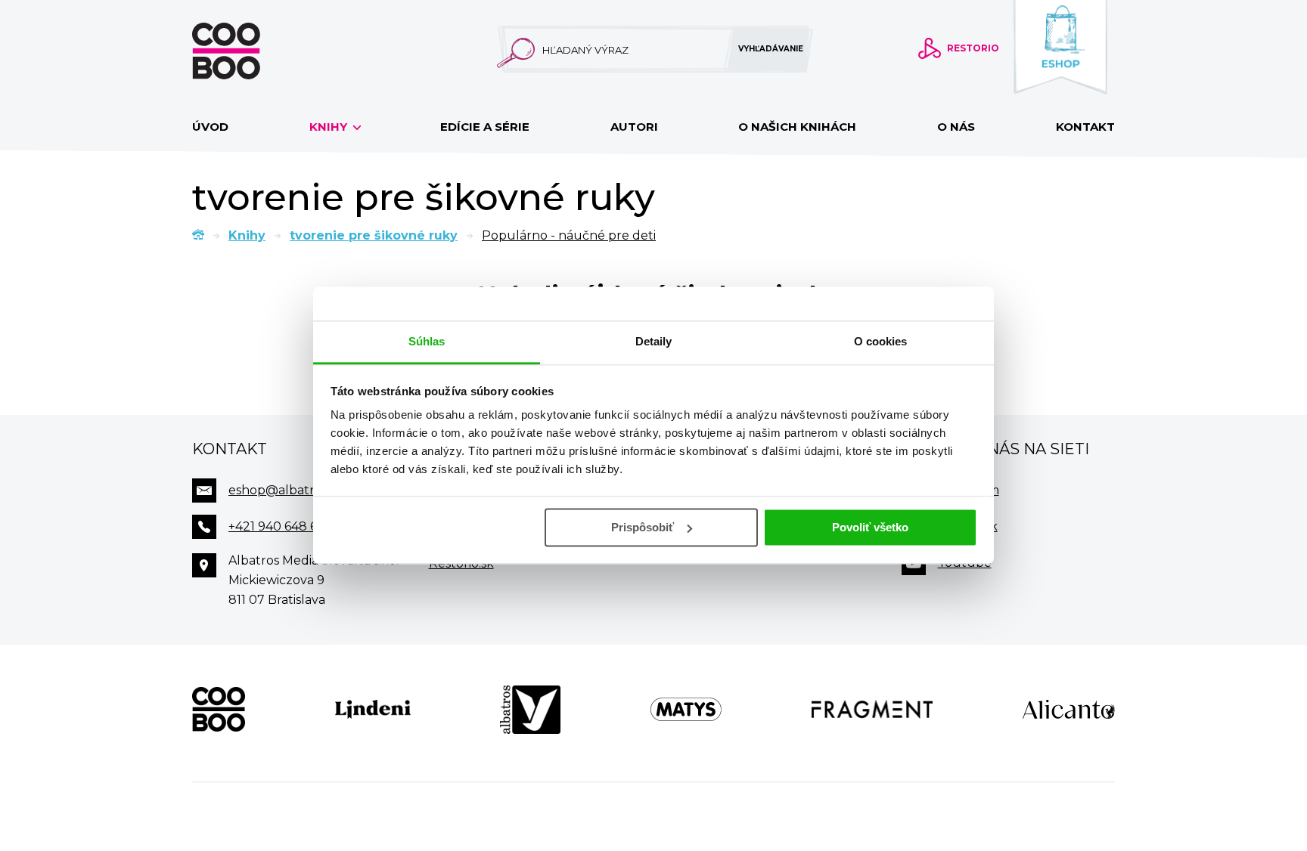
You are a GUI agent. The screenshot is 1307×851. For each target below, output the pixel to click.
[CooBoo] (218, 710)
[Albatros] (530, 710)
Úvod (210, 126)
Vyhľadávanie (770, 49)
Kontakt (1085, 126)
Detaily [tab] (653, 341)
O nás (956, 126)
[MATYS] (686, 710)
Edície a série (484, 126)
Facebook (968, 526)
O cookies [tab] (881, 341)
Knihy (329, 126)
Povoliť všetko (870, 527)
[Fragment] (872, 710)
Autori (634, 126)
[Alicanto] (1069, 710)
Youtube (965, 562)
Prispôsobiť (642, 527)
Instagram (968, 490)
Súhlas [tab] (426, 341)
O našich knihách (797, 126)
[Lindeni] (372, 710)
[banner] (250, 51)
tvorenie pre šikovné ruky (374, 235)
